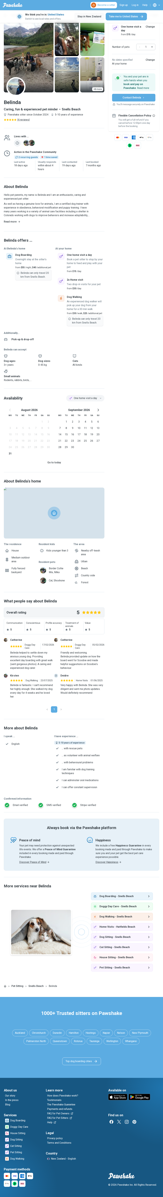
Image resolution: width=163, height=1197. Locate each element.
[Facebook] (111, 1122)
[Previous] (47, 709)
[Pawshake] (13, 5)
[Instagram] (127, 1122)
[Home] (5, 986)
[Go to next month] (98, 410)
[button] (133, 82)
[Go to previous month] (10, 410)
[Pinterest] (134, 1122)
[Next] (61, 709)
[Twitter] (119, 1122)
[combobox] (85, 398)
